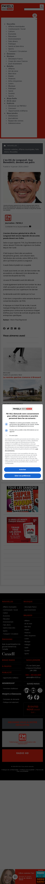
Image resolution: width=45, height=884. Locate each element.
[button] (22, 435)
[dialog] (22, 442)
